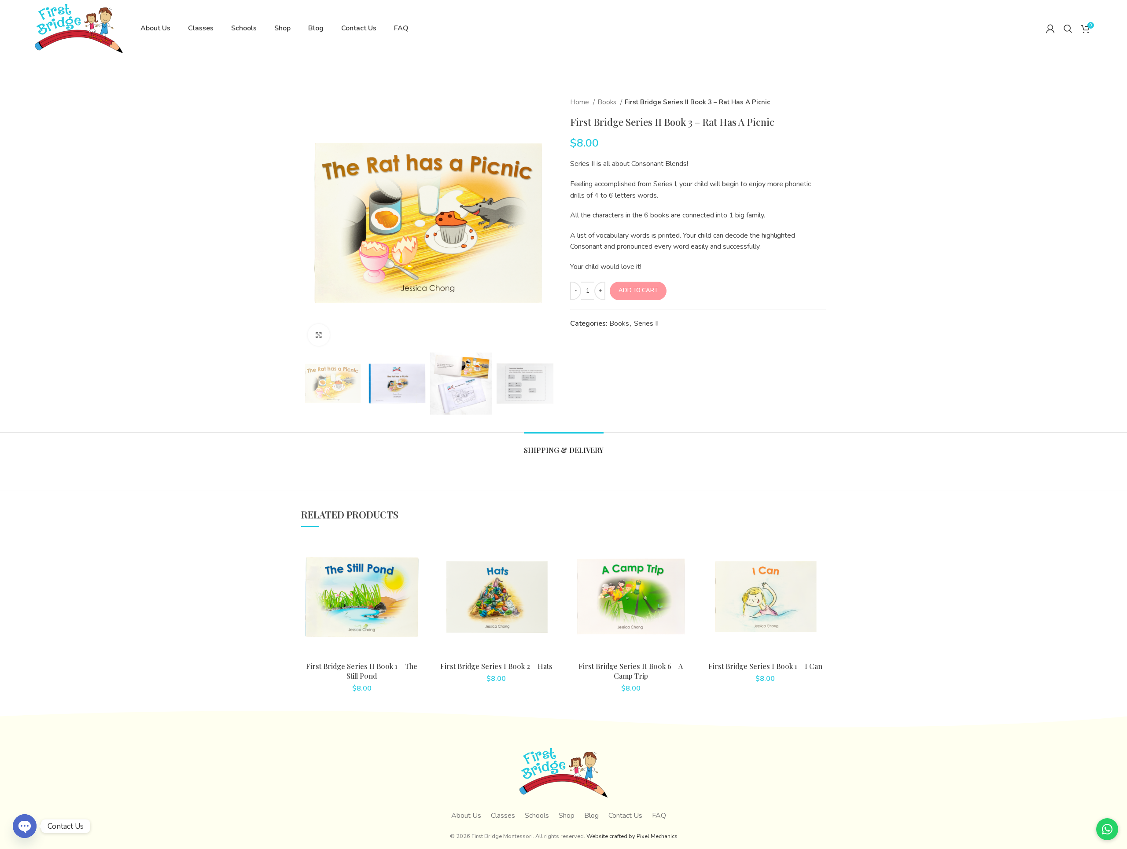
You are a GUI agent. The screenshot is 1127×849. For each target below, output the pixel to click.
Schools (537, 815)
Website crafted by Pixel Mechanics (632, 836)
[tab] (564, 445)
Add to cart (638, 290)
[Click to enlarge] (319, 335)
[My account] (1050, 28)
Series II (646, 323)
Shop (567, 815)
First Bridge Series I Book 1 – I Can (765, 666)
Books (607, 102)
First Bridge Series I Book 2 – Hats (496, 666)
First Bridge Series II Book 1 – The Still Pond (361, 671)
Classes (503, 815)
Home (580, 102)
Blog (591, 815)
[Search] (1068, 28)
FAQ (659, 815)
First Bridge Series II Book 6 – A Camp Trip (630, 671)
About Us (466, 815)
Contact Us (625, 815)
